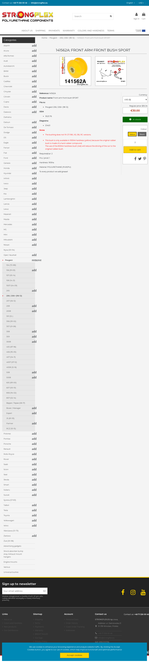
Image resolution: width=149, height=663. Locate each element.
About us (8, 619)
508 (8, 372)
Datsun (7, 122)
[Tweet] (140, 159)
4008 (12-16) (11, 367)
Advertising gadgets (12, 546)
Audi (6, 61)
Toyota (7, 515)
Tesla (6, 510)
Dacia (6, 107)
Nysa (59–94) (9, 250)
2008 (8, 311)
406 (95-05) (11, 352)
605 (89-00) (11, 382)
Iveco (6, 183)
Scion (6, 469)
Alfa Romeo (9, 56)
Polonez (7, 434)
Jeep (6, 189)
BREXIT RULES (41, 634)
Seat (5, 474)
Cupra (6, 102)
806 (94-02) (11, 393)
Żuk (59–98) (9, 541)
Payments (39, 627)
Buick (6, 76)
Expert (9, 413)
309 (8, 337)
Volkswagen (9, 520)
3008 (8, 342)
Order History (72, 623)
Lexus (6, 209)
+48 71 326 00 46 (105, 633)
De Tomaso (9, 127)
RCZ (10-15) (11, 428)
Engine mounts (10, 562)
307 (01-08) (11, 326)
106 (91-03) (10, 270)
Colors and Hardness (13, 623)
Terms (37, 623)
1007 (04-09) (11, 285)
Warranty (39, 630)
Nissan (6, 245)
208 (8, 306)
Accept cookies (74, 655)
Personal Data (72, 619)
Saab (6, 464)
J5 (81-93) (10, 418)
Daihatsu (7, 117)
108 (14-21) (10, 280)
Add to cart (133, 150)
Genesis (7, 163)
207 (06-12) (11, 301)
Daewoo (7, 112)
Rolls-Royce (9, 454)
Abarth (7, 46)
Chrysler (7, 91)
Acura (6, 51)
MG (5, 229)
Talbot (6, 505)
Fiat (5, 153)
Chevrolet (8, 86)
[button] (140, 30)
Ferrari (6, 148)
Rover (6, 459)
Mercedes (8, 224)
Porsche (7, 444)
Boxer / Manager (13, 408)
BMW (6, 71)
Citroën (7, 97)
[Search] (110, 16)
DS (5, 137)
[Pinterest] (144, 159)
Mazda (6, 219)
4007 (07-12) (11, 362)
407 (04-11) (11, 357)
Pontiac (7, 439)
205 (8, 291)
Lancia (6, 204)
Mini (5, 235)
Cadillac (7, 81)
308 (8, 331)
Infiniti (6, 178)
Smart (6, 485)
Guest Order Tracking (75, 627)
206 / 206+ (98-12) (14, 296)
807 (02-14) (11, 398)
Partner (9, 423)
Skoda (6, 480)
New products (10, 627)
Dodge (7, 132)
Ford (6, 158)
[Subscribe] (44, 591)
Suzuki (6, 495)
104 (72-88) (11, 265)
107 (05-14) (10, 275)
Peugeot (9, 260)
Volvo (6, 526)
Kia (5, 194)
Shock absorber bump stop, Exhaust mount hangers (13, 554)
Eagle (6, 143)
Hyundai (7, 173)
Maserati (7, 214)
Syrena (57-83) (10, 500)
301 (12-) (9, 316)
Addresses (70, 630)
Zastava (7, 536)
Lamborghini (9, 199)
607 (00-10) (11, 388)
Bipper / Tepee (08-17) (15, 403)
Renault (7, 449)
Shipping (39, 619)
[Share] (135, 159)
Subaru (7, 490)
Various (7, 567)
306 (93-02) (11, 321)
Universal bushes (11, 572)
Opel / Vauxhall (10, 255)
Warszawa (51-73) (11, 531)
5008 (8, 377)
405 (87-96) (11, 347)
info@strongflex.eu (106, 638)
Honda (7, 168)
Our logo (39, 638)
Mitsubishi (8, 240)
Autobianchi (9, 66)
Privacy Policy (41, 641)
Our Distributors (11, 630)
